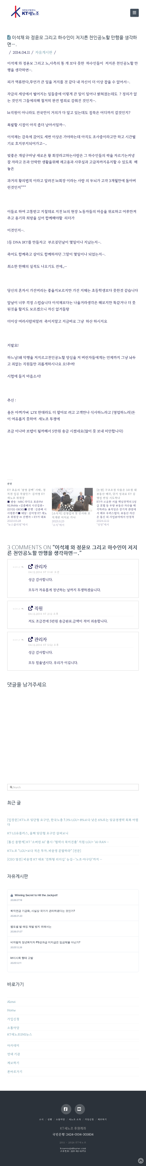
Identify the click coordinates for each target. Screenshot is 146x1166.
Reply (17, 567)
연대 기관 (13, 1054)
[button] (134, 13)
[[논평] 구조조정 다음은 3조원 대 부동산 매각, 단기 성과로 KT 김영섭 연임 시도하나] (119, 507)
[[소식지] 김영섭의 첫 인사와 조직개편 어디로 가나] (72, 499)
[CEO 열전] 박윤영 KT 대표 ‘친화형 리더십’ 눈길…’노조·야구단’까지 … (54, 859)
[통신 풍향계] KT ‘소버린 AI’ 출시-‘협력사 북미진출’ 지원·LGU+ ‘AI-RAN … (58, 842)
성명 (50, 1119)
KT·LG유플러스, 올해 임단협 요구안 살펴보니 (37, 833)
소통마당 (13, 1028)
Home (11, 1010)
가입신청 (13, 1019)
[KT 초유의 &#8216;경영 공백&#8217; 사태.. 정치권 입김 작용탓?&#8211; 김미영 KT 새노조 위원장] (29, 507)
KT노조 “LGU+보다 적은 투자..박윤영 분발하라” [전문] (44, 851)
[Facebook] (66, 1109)
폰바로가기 (14, 1072)
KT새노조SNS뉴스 (19, 1035)
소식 (41, 1119)
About (11, 1002)
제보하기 (13, 1063)
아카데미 (13, 1046)
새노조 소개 (75, 1119)
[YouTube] (80, 1109)
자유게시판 (43, 52)
